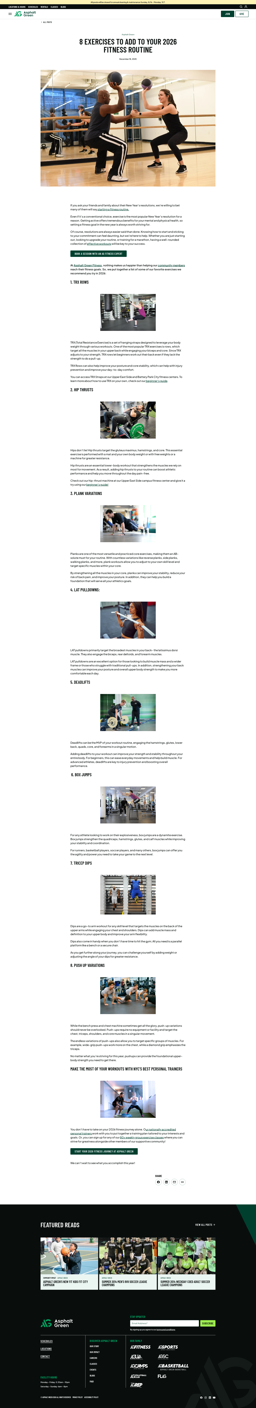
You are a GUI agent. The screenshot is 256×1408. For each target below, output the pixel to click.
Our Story (94, 1346)
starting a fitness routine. (113, 209)
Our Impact (95, 1352)
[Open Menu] (10, 13)
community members (171, 265)
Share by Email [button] (174, 1182)
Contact (45, 1356)
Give (242, 13)
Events (93, 1369)
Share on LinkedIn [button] (166, 1182)
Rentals (44, 6)
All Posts (47, 22)
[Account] (245, 6)
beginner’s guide (156, 380)
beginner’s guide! (97, 484)
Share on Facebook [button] (158, 1182)
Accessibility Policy (91, 1397)
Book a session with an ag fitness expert (98, 253)
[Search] (241, 6)
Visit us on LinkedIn (210, 1397)
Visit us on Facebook (201, 1397)
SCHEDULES (47, 1341)
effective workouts (99, 243)
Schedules (33, 6)
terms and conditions (166, 1329)
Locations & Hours (17, 6)
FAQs (92, 1381)
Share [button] (182, 1182)
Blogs (63, 6)
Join (227, 13)
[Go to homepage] (25, 14)
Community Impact (49, 1278)
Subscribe (208, 1323)
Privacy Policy (78, 1397)
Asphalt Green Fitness (88, 265)
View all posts (203, 1224)
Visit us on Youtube (214, 1397)
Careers (93, 1357)
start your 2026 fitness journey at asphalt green (104, 1151)
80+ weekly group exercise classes (142, 1137)
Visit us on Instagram (205, 1397)
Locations (46, 1348)
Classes (54, 6)
